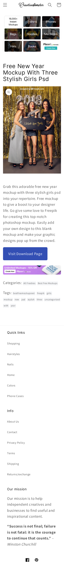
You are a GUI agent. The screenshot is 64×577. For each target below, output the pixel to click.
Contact (12, 432)
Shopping (13, 343)
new (17, 299)
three (39, 299)
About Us (13, 421)
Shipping (13, 464)
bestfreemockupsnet (23, 293)
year (13, 305)
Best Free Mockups (47, 283)
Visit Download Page (25, 253)
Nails (10, 364)
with (6, 305)
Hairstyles (13, 354)
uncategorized (52, 299)
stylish (31, 299)
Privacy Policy (16, 443)
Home (11, 375)
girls (49, 293)
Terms (11, 453)
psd (23, 299)
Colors (11, 385)
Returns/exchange (19, 474)
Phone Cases (15, 396)
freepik (40, 293)
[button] (5, 4)
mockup (8, 299)
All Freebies (29, 283)
